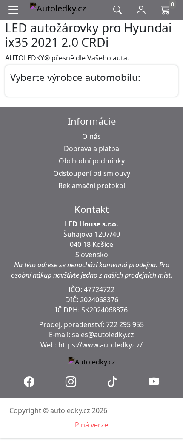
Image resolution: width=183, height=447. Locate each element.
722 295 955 (125, 324)
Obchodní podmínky (92, 161)
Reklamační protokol (91, 185)
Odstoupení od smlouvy (91, 173)
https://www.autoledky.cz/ (100, 345)
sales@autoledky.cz (103, 334)
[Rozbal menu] (15, 9)
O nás (91, 136)
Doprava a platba (91, 148)
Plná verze (91, 425)
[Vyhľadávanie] (117, 10)
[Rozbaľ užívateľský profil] (141, 9)
